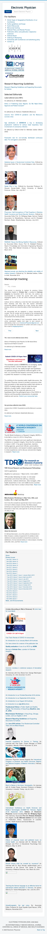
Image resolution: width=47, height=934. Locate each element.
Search (8, 11)
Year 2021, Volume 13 (12, 559)
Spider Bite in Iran (10, 186)
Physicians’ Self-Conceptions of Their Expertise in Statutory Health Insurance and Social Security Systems (23, 213)
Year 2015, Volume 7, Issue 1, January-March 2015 (20, 575)
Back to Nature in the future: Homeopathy (19, 785)
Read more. (7, 349)
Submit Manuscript (13, 26)
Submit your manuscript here (28, 396)
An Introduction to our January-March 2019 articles (22, 640)
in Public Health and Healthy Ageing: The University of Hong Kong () (23, 709)
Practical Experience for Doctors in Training (22, 741)
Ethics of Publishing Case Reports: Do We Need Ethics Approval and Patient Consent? (23, 105)
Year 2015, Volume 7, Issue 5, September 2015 (19, 583)
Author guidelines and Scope (16, 24)
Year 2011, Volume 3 (11, 595)
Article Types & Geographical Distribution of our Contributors (22, 21)
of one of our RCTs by (21, 646)
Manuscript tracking (13, 28)
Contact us (10, 41)
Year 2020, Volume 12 (12, 561)
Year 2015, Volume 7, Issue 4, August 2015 (18, 581)
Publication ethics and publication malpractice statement (21, 33)
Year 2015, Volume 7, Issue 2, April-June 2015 (19, 577)
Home (7, 555)
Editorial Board (12, 36)
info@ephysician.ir (17, 326)
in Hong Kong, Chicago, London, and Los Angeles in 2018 (22, 715)
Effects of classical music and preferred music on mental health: (23, 841)
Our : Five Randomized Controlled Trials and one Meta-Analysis (22, 724)
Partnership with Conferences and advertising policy (23, 40)
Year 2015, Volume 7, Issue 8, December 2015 (19, 589)
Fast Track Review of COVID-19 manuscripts (20, 637)
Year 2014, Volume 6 (11, 569)
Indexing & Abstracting (14, 38)
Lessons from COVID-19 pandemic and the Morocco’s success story (23, 116)
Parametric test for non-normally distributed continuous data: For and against (23, 139)
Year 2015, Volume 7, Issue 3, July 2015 (17, 579)
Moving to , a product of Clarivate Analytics (20, 650)
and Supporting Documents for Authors (21, 720)
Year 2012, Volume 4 (11, 593)
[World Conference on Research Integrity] (15, 683)
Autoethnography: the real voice (17, 905)
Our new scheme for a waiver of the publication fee (22, 643)
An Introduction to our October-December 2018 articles (23, 695)
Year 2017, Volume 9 (11, 567)
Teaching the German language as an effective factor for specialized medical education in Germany (23, 887)
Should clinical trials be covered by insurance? (22, 863)
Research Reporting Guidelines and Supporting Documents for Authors (23, 88)
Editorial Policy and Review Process (18, 30)
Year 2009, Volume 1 (11, 598)
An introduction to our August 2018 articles (19, 701)
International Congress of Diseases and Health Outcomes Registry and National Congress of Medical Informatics (23, 761)
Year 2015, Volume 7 (11, 573)
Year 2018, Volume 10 (12, 565)
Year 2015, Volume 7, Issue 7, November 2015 (19, 587)
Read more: (16, 452)
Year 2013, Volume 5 (11, 591)
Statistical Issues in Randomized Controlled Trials (19, 162)
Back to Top (41, 930)
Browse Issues (10, 557)
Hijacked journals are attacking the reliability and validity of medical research (23, 272)
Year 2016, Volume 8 (11, 571)
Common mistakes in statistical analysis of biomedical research (23, 669)
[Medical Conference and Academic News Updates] (15, 618)
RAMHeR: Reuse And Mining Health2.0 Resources (20, 242)
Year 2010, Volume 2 (11, 597)
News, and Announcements (14, 601)
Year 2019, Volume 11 (12, 563)
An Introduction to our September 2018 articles (20, 698)
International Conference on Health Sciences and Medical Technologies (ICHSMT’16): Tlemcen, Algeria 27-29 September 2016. (23, 810)
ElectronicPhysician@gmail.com (29, 323)
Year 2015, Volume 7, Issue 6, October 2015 (19, 585)
